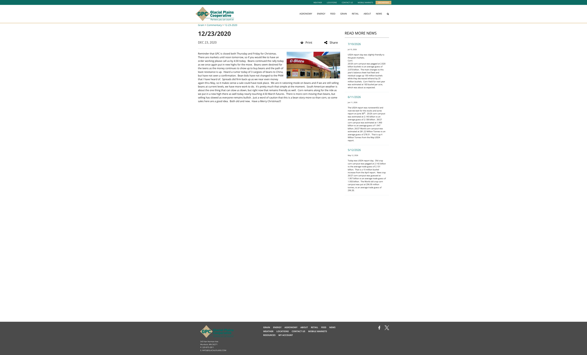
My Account (285, 335)
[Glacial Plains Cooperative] (215, 14)
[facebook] (379, 328)
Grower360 (383, 2)
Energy (321, 13)
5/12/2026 (354, 150)
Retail (355, 13)
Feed (332, 13)
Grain (343, 13)
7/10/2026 (354, 44)
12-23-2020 (230, 25)
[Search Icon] (388, 14)
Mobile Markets (365, 2)
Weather (318, 2)
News (379, 13)
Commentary (214, 25)
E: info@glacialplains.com (213, 350)
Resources (269, 335)
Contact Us (347, 2)
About (367, 13)
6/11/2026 (354, 97)
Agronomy (305, 13)
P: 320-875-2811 (207, 347)
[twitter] (387, 328)
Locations (332, 2)
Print (308, 42)
